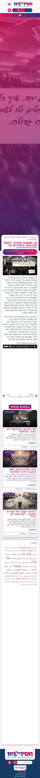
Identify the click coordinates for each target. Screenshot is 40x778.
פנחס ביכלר (15, 582)
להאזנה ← (31, 443)
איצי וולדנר (7, 554)
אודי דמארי (11, 551)
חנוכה (29, 570)
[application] (20, 346)
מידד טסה (19, 576)
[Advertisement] (20, 371)
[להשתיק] (10, 346)
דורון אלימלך (26, 567)
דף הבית (34, 237)
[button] (9, 4)
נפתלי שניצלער (10, 579)
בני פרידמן (26, 563)
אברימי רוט (13, 548)
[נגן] (35, 346)
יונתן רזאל (13, 570)
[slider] (6, 346)
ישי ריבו (34, 576)
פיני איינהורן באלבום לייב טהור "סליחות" (21, 430)
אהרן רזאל (27, 550)
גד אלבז (13, 563)
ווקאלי (17, 566)
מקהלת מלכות (10, 576)
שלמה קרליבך (25, 584)
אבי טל (34, 548)
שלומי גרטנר (33, 584)
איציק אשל (33, 559)
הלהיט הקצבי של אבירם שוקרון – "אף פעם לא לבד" (21, 514)
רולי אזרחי (7, 582)
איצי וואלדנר (15, 555)
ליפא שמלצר (27, 576)
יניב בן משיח (29, 573)
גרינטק (7, 563)
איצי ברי (25, 554)
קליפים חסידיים (20, 776)
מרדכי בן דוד (32, 579)
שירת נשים (21, 772)
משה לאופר (21, 579)
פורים (27, 582)
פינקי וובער (22, 582)
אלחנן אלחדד (16, 559)
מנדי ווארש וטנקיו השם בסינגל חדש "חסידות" (22, 471)
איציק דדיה (25, 559)
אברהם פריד (24, 547)
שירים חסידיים (20, 774)
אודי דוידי (18, 551)
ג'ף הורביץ (20, 563)
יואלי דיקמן (22, 570)
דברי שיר (34, 567)
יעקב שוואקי (18, 573)
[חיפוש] (18, 10)
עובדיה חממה (33, 582)
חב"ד (10, 567)
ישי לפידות (7, 573)
